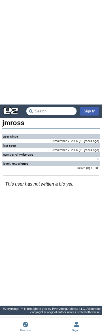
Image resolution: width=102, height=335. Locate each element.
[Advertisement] (51, 52)
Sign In (89, 111)
